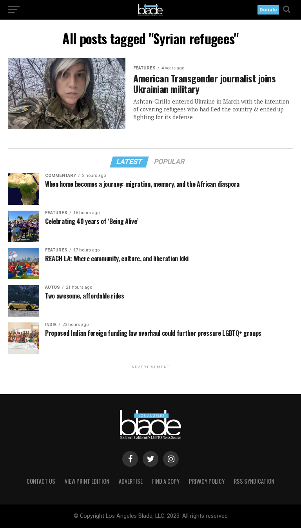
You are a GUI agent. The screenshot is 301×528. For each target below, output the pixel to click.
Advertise (131, 481)
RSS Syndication (254, 481)
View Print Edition (87, 481)
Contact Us (41, 481)
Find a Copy (166, 481)
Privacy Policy (207, 481)
